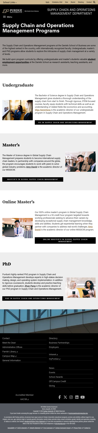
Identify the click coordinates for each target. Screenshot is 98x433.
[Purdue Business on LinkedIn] (76, 397)
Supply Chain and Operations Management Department (71, 11)
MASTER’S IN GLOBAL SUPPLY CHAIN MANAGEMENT (32, 179)
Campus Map (8, 355)
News (51, 368)
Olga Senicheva (43, 109)
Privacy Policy (78, 428)
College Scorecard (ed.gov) (63, 428)
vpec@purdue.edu (60, 423)
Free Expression (48, 428)
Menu (9, 16)
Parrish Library (9, 351)
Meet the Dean (9, 342)
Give (66, 2)
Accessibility (11, 428)
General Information (11, 360)
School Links (9, 2)
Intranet (52, 354)
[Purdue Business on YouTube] (82, 397)
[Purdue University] (12, 11)
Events (52, 372)
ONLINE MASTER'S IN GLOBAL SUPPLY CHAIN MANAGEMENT (65, 240)
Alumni (73, 2)
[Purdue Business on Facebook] (59, 397)
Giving (52, 385)
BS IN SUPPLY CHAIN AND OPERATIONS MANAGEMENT (65, 122)
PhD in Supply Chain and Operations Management (32, 298)
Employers (54, 347)
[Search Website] (94, 2)
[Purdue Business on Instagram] (71, 397)
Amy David (31, 166)
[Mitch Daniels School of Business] (31, 11)
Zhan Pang (30, 285)
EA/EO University (22, 428)
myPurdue (54, 358)
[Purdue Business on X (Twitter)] (65, 397)
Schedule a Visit (57, 2)
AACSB (23, 399)
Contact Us (87, 428)
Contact (89, 2)
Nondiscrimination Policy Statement (35, 421)
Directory (81, 2)
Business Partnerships (59, 342)
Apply (47, 2)
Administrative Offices (12, 347)
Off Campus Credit (57, 381)
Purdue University (48, 411)
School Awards (56, 376)
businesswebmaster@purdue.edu (78, 413)
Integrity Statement (35, 428)
